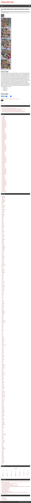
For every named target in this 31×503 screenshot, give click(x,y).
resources (3, 394)
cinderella (3, 250)
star (2, 417)
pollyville (3, 382)
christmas (3, 249)
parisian (3, 369)
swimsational (4, 424)
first (2, 296)
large (2, 327)
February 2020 (4, 191)
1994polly (3, 201)
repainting (3, 392)
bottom (3, 236)
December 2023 (4, 147)
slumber (3, 412)
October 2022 (4, 160)
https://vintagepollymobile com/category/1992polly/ (9, 483)
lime (2, 332)
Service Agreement (4, 499)
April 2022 (3, 166)
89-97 (3, 203)
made (2, 338)
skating (3, 410)
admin (7, 12)
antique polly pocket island (6, 489)
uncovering (3, 441)
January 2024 (4, 146)
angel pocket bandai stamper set (6, 491)
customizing (3, 264)
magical (3, 339)
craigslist (3, 258)
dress (2, 276)
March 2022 (3, 167)
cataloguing (3, 247)
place (2, 377)
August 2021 (4, 174)
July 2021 (3, 175)
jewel (2, 323)
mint (2, 348)
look (2, 335)
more (2, 353)
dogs (2, 274)
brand (3, 238)
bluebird (3, 235)
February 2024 (4, 145)
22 (11, 474)
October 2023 (4, 149)
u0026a (3, 437)
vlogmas (3, 452)
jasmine (3, 322)
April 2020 (3, 189)
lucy (2, 336)
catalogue (3, 246)
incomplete (3, 321)
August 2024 (4, 139)
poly (2, 383)
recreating (3, 391)
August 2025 (4, 127)
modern (3, 352)
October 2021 (4, 172)
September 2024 (4, 138)
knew (2, 325)
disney (3, 270)
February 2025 (4, 133)
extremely (3, 289)
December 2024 (4, 135)
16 (15, 473)
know (2, 326)
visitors (3, 450)
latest (2, 329)
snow (2, 413)
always (3, 210)
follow (3, 301)
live (2, 334)
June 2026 (3, 118)
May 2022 (3, 165)
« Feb (2, 477)
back (2, 222)
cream (3, 259)
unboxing (3, 440)
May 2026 (3, 119)
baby (2, 221)
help (2, 317)
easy (2, 279)
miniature (3, 347)
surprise (3, 422)
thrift (2, 426)
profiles (3, 387)
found (3, 304)
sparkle (3, 414)
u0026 (3, 436)
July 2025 (3, 128)
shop (2, 406)
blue (2, 233)
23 (15, 474)
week (2, 458)
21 (7, 474)
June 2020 (3, 187)
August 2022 (4, 162)
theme (3, 425)
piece (2, 376)
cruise (3, 260)
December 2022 (4, 158)
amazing (3, 211)
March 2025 (3, 132)
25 (23, 474)
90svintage (3, 205)
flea (2, 298)
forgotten (3, 303)
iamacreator (3, 320)
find (2, 295)
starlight (3, 418)
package (3, 367)
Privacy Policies (4, 498)
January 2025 (4, 134)
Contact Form (4, 497)
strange (3, 419)
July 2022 (3, 163)
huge (2, 319)
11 (23, 472)
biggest (3, 230)
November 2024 (4, 136)
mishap (3, 349)
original (3, 366)
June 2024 (3, 141)
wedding (3, 457)
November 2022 (4, 159)
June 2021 (3, 176)
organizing (3, 365)
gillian (3, 309)
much (2, 354)
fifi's (2, 292)
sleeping (3, 411)
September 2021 (4, 173)
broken (3, 240)
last (2, 328)
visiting (3, 449)
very (2, 444)
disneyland (3, 272)
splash (3, 416)
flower (3, 300)
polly (2, 100)
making (3, 340)
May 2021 (3, 177)
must (2, 358)
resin (2, 393)
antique (3, 215)
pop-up (3, 384)
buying (3, 243)
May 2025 (3, 130)
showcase (3, 409)
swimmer (3, 423)
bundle (3, 241)
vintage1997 (3, 448)
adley (2, 208)
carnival (3, 245)
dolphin (3, 275)
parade (3, 368)
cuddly (3, 261)
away (2, 220)
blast (2, 232)
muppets (3, 356)
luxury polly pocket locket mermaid (7, 484)
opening (3, 364)
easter (3, 278)
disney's (3, 271)
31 (19, 475)
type (2, 435)
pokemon (3, 378)
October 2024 (4, 137)
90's (2, 204)
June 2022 (3, 164)
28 (7, 475)
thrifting (3, 427)
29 (11, 475)
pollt (2, 379)
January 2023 (4, 157)
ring (2, 398)
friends (3, 305)
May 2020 (3, 188)
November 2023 (4, 148)
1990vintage (3, 199)
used (2, 443)
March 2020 (3, 190)
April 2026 (3, 120)
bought (3, 237)
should (3, 408)
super (3, 420)
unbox (3, 439)
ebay (2, 280)
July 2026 (3, 117)
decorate (3, 266)
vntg (2, 453)
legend (3, 330)
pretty (3, 385)
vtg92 (3, 455)
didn (2, 268)
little (2, 333)
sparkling (3, 415)
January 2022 (4, 169)
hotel (2, 318)
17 (19, 473)
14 (7, 473)
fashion (3, 291)
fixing (3, 297)
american (3, 212)
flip (2, 299)
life (2, 331)
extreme (3, 288)
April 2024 (3, 143)
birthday (3, 231)
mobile (3, 351)
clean (2, 251)
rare (2, 389)
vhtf (2, 445)
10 (19, 472)
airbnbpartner (4, 209)
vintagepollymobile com (5, 488)
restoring (3, 396)
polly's (3, 381)
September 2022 (4, 161)
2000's (3, 202)
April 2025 (3, 131)
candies (3, 244)
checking (3, 248)
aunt (2, 219)
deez (2, 267)
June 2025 (3, 129)
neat (2, 360)
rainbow (3, 388)
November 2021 (4, 171)
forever (3, 302)
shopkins (3, 407)
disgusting (3, 269)
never (2, 361)
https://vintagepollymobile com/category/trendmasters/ (10, 485)
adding (3, 207)
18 (23, 473)
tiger (2, 428)
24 (19, 474)
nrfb (2, 362)
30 (15, 475)
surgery (3, 421)
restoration (3, 395)
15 (11, 473)
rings (2, 399)
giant (2, 308)
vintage (3, 447)
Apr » (29, 477)
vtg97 (3, 456)
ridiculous (3, 397)
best (2, 229)
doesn (3, 273)
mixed (3, 350)
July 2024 (3, 140)
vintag (3, 446)
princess (3, 386)
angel (2, 213)
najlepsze (3, 359)
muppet (3, 355)
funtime (3, 306)
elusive (3, 281)
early (2, 277)
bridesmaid (3, 239)
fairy (2, 290)
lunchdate (3, 337)
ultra (2, 438)
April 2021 (3, 178)
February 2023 (4, 156)
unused (3, 442)
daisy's (3, 265)
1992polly (3, 200)
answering (3, 214)
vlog (2, 451)
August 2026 (4, 116)
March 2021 (3, 179)
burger (3, 242)
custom (3, 263)
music (3, 357)
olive (2, 363)
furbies (3, 307)
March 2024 (3, 144)
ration (3, 390)
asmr (2, 217)
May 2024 (3, 142)
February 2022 (4, 168)
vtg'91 (3, 454)
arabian (3, 216)
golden (3, 310)
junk (2, 324)
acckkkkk (3, 206)
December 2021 (4, 170)
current (3, 262)
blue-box (3, 234)
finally (3, 294)
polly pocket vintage (5, 490)
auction (3, 218)
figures (3, 293)
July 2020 (3, 186)
